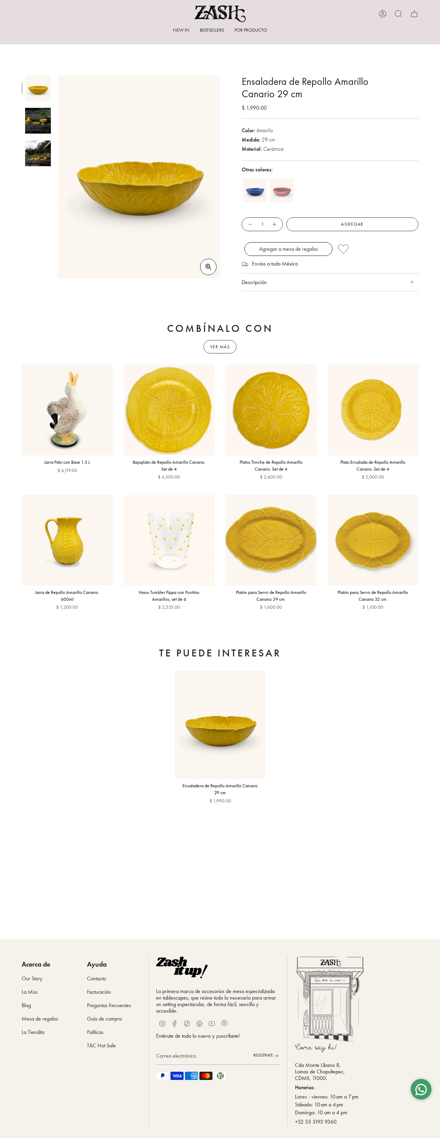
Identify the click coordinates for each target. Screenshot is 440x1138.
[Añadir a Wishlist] (376, 249)
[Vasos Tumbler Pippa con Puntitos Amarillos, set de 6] (169, 540)
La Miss (30, 992)
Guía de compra (104, 1018)
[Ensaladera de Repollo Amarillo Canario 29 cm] (220, 724)
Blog (26, 1005)
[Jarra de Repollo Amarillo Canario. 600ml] (67, 540)
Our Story (32, 978)
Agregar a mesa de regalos (288, 249)
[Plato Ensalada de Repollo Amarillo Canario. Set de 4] (373, 409)
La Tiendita (33, 1032)
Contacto (96, 978)
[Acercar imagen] (208, 267)
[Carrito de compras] (414, 14)
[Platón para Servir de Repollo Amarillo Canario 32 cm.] (373, 540)
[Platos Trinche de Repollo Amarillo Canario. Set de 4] (271, 409)
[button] (250, 30)
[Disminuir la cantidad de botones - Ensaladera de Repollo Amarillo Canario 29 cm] (250, 224)
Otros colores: (257, 169)
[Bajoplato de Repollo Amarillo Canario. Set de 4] (169, 409)
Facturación (99, 992)
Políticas (95, 1032)
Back (58, 177)
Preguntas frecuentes (109, 1005)
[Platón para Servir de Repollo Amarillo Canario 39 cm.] (271, 540)
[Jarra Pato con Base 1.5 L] (67, 409)
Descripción (254, 282)
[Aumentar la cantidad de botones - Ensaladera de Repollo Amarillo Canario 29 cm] (274, 224)
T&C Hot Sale (101, 1045)
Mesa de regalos (40, 1018)
